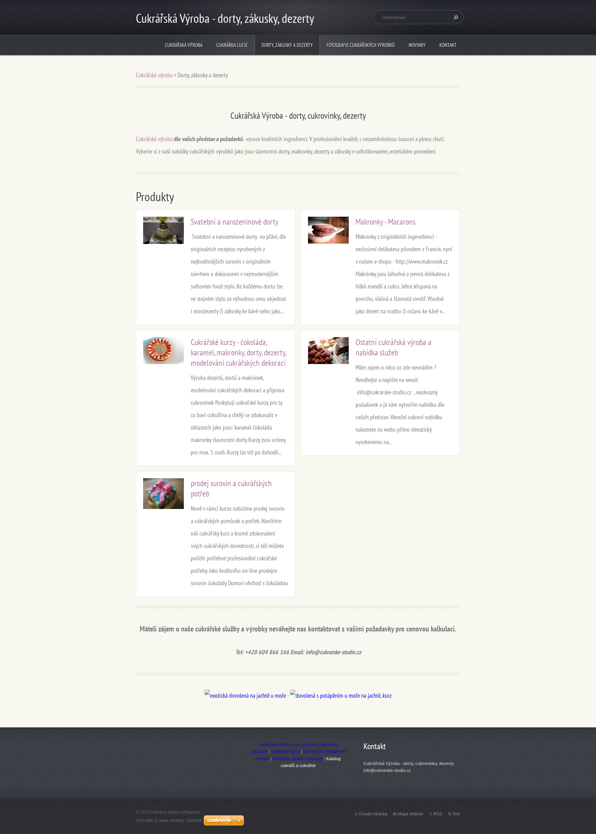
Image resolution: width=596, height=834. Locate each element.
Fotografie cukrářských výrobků (361, 45)
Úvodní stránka (373, 814)
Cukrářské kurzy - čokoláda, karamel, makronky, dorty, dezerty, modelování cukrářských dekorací (238, 352)
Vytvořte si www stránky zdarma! (169, 820)
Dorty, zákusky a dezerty (287, 45)
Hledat (455, 17)
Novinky (417, 45)
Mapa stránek (410, 814)
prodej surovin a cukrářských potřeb (231, 488)
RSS (438, 814)
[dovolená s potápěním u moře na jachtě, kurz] (340, 695)
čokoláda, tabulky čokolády (297, 758)
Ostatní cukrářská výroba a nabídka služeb (393, 347)
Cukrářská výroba (183, 45)
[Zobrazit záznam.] (163, 230)
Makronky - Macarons (386, 221)
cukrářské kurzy (285, 751)
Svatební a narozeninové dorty (234, 221)
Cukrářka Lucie (232, 45)
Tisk (456, 814)
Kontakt (448, 45)
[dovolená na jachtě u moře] (245, 695)
